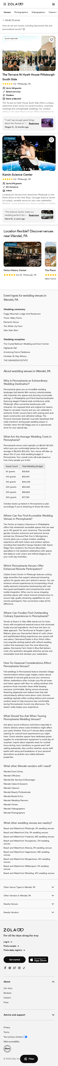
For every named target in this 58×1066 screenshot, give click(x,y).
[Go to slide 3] (29, 69)
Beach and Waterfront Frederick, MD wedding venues (29, 836)
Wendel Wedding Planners (16, 800)
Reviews (7, 993)
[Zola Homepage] (15, 4)
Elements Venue (11, 322)
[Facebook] (5, 968)
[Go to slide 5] (34, 69)
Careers (7, 997)
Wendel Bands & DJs (13, 796)
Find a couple (10, 946)
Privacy (7, 1027)
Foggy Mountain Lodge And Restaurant (22, 314)
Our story (8, 988)
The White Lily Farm (13, 326)
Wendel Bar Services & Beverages (19, 780)
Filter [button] (31, 1058)
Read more (34, 123)
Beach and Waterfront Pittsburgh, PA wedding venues (29, 828)
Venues (7, 12)
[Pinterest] (9, 968)
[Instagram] (19, 968)
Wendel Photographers (14, 813)
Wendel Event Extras (13, 771)
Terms (6, 1032)
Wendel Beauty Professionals (17, 792)
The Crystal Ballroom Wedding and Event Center (26, 344)
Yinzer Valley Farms (13, 318)
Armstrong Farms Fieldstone (17, 352)
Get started (14, 959)
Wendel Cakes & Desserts (16, 784)
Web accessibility (11, 1041)
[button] (51, 39)
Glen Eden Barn (11, 330)
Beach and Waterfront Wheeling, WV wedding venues (29, 873)
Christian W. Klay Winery (15, 356)
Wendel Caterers (11, 788)
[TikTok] (24, 968)
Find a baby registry (13, 950)
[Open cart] (53, 4)
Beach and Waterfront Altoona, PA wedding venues (28, 848)
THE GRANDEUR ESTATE (16, 360)
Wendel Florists (11, 804)
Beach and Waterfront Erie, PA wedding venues (26, 832)
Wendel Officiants (12, 775)
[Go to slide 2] (26, 69)
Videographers (38, 12)
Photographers (21, 12)
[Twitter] (14, 968)
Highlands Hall (10, 348)
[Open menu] (5, 4)
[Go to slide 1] (24, 69)
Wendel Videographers (14, 808)
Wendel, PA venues (12, 20)
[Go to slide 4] (31, 69)
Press (6, 1002)
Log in (6, 942)
